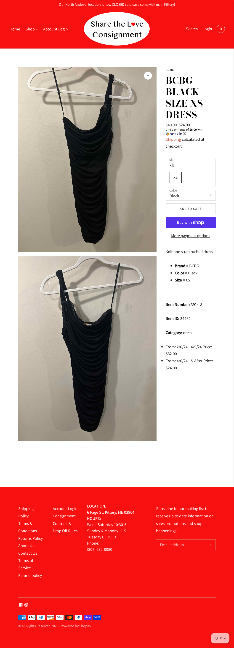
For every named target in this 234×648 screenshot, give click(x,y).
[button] (191, 131)
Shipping (173, 139)
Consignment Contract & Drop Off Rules (65, 523)
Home (15, 29)
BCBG (170, 70)
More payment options (190, 235)
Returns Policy (30, 538)
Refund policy (30, 575)
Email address (171, 539)
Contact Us (27, 553)
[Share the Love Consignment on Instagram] (26, 605)
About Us (26, 545)
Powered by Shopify (76, 626)
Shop (30, 29)
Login (207, 28)
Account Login (55, 29)
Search (192, 28)
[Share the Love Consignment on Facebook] (21, 605)
